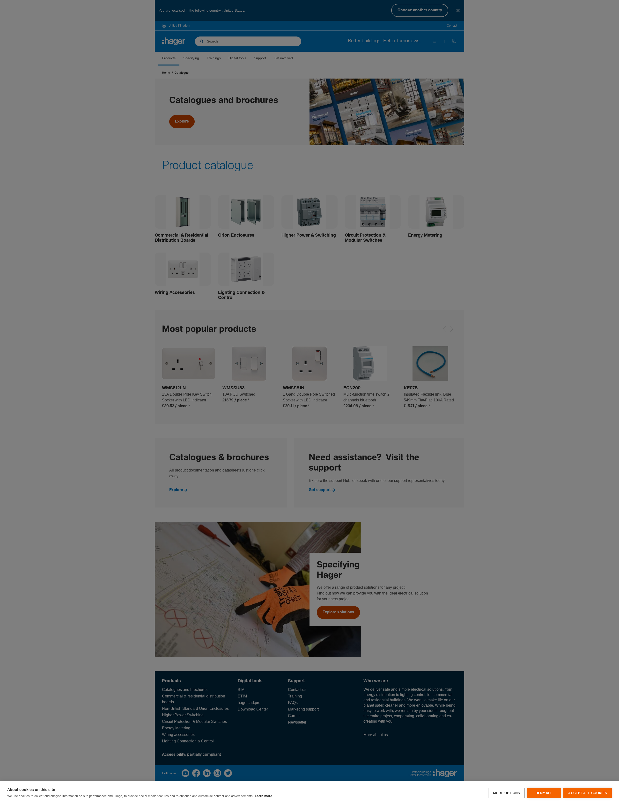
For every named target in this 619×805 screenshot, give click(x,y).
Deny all (544, 793)
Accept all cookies (587, 793)
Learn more (263, 796)
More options (506, 793)
